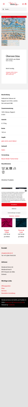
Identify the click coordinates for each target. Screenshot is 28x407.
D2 (13, 73)
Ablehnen (14, 208)
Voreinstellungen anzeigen (14, 212)
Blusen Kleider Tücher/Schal (9, 159)
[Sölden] (6, 189)
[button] (26, 190)
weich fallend (12, 141)
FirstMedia (11, 305)
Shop (2, 288)
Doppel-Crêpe (6, 231)
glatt (2, 141)
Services (3, 291)
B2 (10, 73)
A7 (9, 73)
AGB (22, 302)
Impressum (17, 215)
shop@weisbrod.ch (7, 253)
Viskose (15, 72)
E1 (15, 73)
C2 (12, 73)
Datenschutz (11, 215)
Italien (3, 150)
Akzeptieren (14, 204)
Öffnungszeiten (6, 286)
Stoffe (12, 72)
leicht (6, 141)
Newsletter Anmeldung (8, 293)
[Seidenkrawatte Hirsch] (21, 189)
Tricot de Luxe (21, 231)
